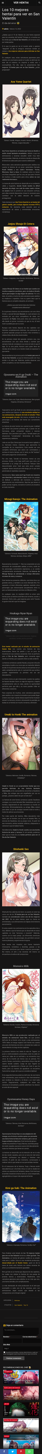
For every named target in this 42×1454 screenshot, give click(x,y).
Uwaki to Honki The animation (21, 714)
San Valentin (18, 1305)
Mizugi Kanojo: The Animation (21, 499)
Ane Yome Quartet (21, 81)
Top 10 (26, 1305)
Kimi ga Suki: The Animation (20, 1188)
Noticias (17, 1300)
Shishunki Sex (21, 849)
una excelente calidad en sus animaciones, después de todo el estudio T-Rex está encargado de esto (21, 415)
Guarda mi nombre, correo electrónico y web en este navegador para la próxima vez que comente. (20, 1353)
